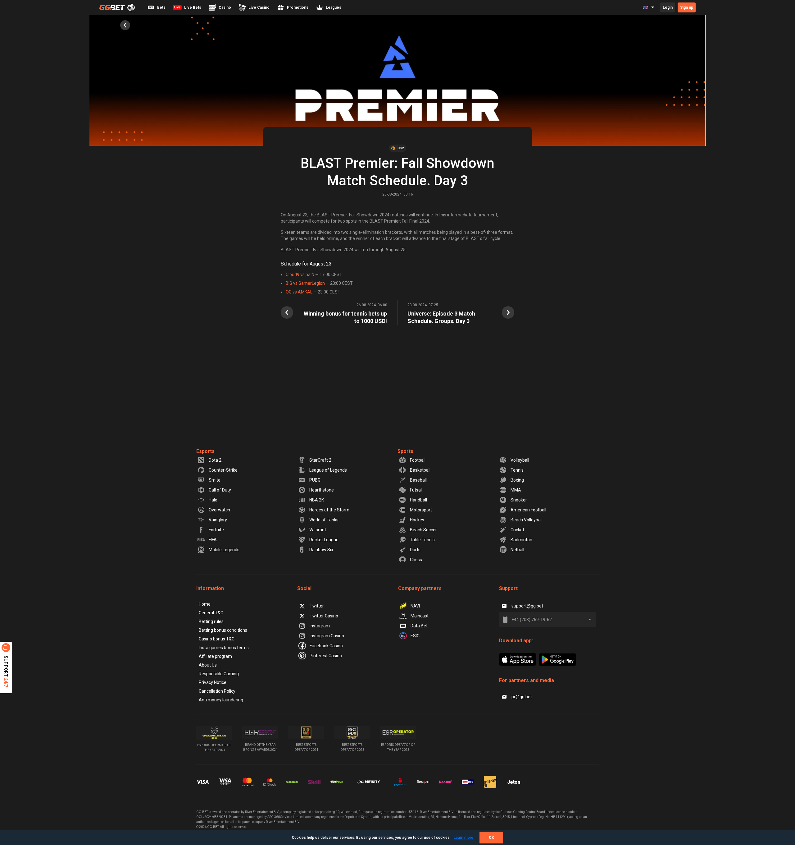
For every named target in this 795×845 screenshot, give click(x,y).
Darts (415, 549)
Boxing (517, 480)
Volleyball (520, 460)
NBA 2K (316, 499)
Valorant (317, 529)
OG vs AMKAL (299, 291)
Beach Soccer (423, 529)
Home (205, 604)
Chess (416, 559)
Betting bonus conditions (223, 630)
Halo (213, 499)
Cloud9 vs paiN (300, 274)
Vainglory (218, 519)
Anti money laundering (221, 699)
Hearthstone (321, 489)
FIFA (213, 539)
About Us (208, 665)
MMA (516, 489)
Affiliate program (215, 656)
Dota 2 (215, 460)
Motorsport (421, 509)
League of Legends (328, 470)
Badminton (521, 539)
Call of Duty (220, 489)
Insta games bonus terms (224, 647)
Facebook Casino (326, 645)
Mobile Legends (224, 549)
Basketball (420, 470)
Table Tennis (422, 539)
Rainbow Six (321, 549)
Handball (418, 499)
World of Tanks (323, 519)
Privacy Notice (212, 682)
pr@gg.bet (521, 696)
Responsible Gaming (219, 673)
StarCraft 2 (320, 460)
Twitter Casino (324, 615)
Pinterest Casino (326, 655)
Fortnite (216, 529)
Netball (517, 549)
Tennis (517, 470)
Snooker (519, 499)
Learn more (463, 837)
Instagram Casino (327, 635)
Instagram (320, 625)
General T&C (211, 612)
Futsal (416, 489)
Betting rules (211, 621)
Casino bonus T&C (216, 638)
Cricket (517, 529)
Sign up (686, 7)
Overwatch (219, 509)
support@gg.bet (527, 605)
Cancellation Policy (217, 691)
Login (668, 7)
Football (417, 460)
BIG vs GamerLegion (305, 283)
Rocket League (323, 539)
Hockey (417, 519)
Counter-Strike (223, 470)
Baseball (418, 480)
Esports (205, 451)
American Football (528, 509)
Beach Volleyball (527, 519)
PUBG (314, 480)
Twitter (317, 605)
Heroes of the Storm (329, 509)
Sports (405, 451)
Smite (214, 480)
